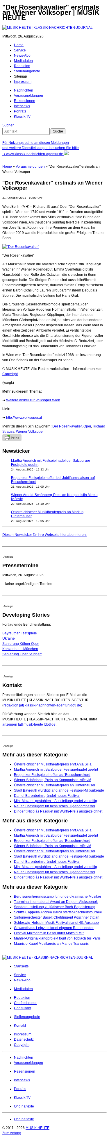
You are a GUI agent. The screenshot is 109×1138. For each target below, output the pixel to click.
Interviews (22, 106)
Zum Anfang (11, 1133)
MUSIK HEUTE (37, 1128)
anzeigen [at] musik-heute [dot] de (29, 724)
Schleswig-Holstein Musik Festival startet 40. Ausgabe (56, 923)
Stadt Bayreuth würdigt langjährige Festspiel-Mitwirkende (59, 790)
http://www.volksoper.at (24, 418)
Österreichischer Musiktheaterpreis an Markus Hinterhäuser (47, 514)
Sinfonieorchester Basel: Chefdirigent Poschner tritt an (56, 917)
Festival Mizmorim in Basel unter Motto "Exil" (49, 933)
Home (19, 45)
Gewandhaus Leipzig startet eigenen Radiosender (54, 928)
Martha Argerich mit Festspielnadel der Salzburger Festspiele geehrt (50, 463)
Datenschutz (24, 1039)
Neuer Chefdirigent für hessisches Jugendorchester (54, 806)
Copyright (10, 374)
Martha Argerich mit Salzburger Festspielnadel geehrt (56, 769)
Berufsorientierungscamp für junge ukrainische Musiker (57, 896)
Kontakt (20, 1026)
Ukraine (8, 638)
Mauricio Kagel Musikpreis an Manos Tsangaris (51, 944)
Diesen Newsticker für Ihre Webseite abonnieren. (44, 535)
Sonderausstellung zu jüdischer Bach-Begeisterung (54, 907)
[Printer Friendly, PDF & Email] (12, 440)
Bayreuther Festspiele (19, 633)
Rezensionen (24, 101)
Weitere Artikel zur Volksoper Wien (33, 400)
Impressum (22, 82)
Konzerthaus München (20, 649)
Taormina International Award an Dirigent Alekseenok (56, 902)
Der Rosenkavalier (67, 426)
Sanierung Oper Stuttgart (22, 654)
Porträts (20, 111)
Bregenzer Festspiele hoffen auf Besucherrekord (52, 775)
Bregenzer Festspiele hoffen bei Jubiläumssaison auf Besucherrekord (53, 480)
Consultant (22, 1008)
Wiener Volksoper (30, 432)
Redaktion (22, 66)
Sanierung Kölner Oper (20, 644)
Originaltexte (24, 1106)
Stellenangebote (27, 71)
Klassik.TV (22, 116)
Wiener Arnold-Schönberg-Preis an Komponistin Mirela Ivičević (54, 497)
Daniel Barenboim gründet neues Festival (47, 796)
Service (20, 50)
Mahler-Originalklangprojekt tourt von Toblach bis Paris (57, 938)
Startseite (21, 966)
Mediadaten (23, 61)
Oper (87, 426)
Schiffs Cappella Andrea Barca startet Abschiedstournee (58, 912)
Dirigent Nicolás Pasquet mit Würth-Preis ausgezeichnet (58, 811)
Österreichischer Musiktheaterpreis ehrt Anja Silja (53, 764)
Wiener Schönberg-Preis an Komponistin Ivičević (52, 780)
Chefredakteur (25, 1003)
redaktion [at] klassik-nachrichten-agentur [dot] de (42, 705)
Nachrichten (23, 90)
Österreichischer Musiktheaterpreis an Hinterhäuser (54, 785)
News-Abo (22, 55)
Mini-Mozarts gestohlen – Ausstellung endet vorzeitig (55, 801)
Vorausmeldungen (28, 96)
